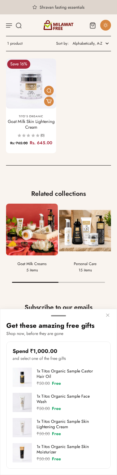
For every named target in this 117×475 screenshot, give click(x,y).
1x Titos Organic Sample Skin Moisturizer (63, 449)
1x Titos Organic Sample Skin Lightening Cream (63, 424)
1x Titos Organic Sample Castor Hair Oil (65, 373)
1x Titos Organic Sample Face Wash (63, 398)
